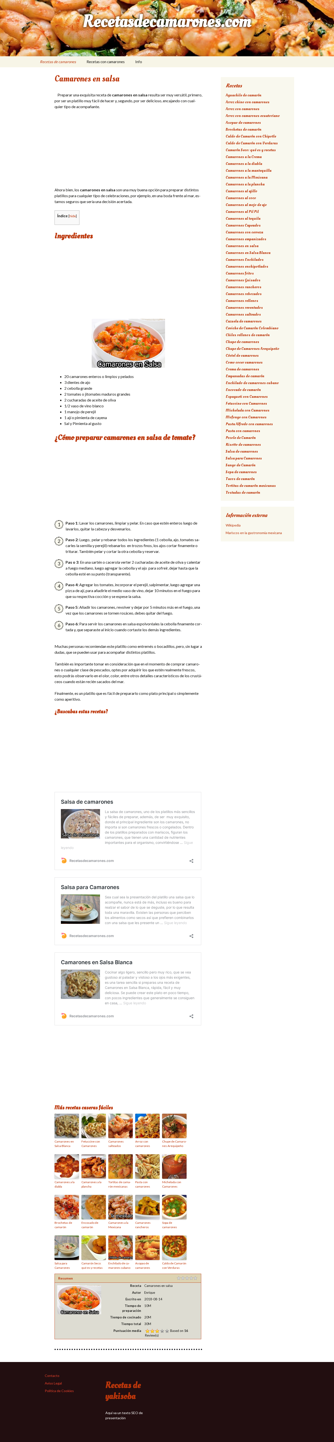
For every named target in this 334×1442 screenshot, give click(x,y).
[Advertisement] (128, 149)
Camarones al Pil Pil (242, 211)
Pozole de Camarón (241, 437)
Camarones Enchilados (245, 259)
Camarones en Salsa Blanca (64, 1144)
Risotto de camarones (243, 444)
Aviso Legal (53, 1383)
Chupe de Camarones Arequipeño (174, 1144)
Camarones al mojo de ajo (246, 204)
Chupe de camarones (242, 341)
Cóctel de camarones (242, 355)
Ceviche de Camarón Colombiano (252, 328)
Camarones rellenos (242, 300)
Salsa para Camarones (62, 1265)
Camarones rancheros (143, 1225)
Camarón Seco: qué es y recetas (92, 1265)
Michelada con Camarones (171, 1184)
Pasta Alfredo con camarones (249, 424)
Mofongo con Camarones (246, 417)
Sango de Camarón (241, 465)
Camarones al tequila (243, 218)
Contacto (52, 1375)
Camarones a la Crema (244, 157)
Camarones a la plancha (91, 1184)
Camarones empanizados (246, 239)
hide (72, 216)
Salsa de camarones (242, 451)
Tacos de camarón (240, 478)
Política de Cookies (59, 1391)
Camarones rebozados (244, 294)
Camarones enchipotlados (247, 266)
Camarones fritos (240, 273)
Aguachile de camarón (243, 95)
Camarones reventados (244, 307)
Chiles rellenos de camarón (248, 335)
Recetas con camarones (106, 61)
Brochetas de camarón (63, 1225)
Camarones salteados (116, 1144)
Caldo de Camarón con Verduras (174, 1265)
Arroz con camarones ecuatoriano (253, 115)
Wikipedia (233, 525)
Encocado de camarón (89, 1225)
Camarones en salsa (242, 246)
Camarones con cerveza (244, 232)
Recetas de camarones (58, 61)
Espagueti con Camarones (247, 396)
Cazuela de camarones (244, 321)
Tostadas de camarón (243, 492)
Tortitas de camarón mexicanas (119, 1184)
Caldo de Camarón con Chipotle (251, 136)
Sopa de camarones (169, 1225)
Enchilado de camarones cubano (119, 1265)
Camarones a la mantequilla (248, 170)
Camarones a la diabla (65, 1184)
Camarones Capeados (243, 225)
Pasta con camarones (142, 1184)
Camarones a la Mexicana (118, 1225)
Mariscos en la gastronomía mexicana (254, 533)
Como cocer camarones (244, 362)
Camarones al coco (241, 198)
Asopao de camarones (142, 1265)
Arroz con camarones (142, 1144)
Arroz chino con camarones (247, 102)
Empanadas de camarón (245, 376)
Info (138, 61)
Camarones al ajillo (241, 191)
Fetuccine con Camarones (90, 1144)
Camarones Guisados (243, 280)
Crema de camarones (242, 369)
